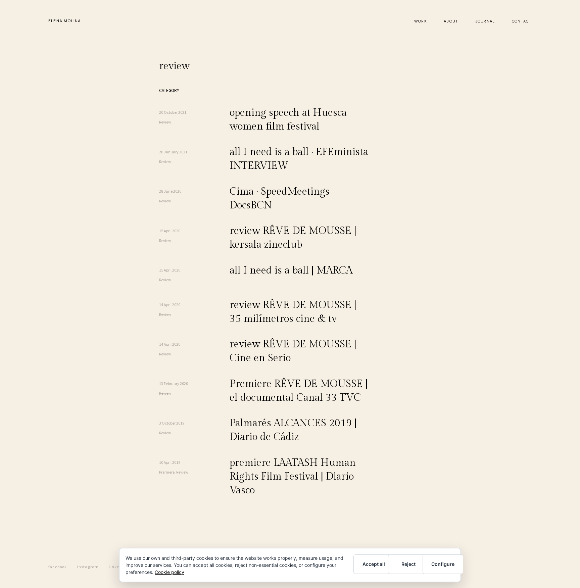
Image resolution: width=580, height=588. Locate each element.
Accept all (373, 564)
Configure (442, 564)
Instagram (88, 566)
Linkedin (117, 566)
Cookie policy (169, 572)
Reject (408, 564)
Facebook (57, 566)
